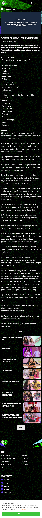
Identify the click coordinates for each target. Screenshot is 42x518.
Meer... (21, 427)
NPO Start (7, 492)
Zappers (25, 461)
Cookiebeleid (5, 461)
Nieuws (24, 455)
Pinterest (7, 489)
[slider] (20, 31)
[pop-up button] (30, 14)
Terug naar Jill (9, 9)
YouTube (6, 486)
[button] (34, 14)
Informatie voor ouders (8, 458)
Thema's (25, 458)
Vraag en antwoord (7, 455)
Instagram (7, 483)
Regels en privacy (7, 464)
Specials (25, 464)
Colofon (3, 467)
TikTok (6, 480)
